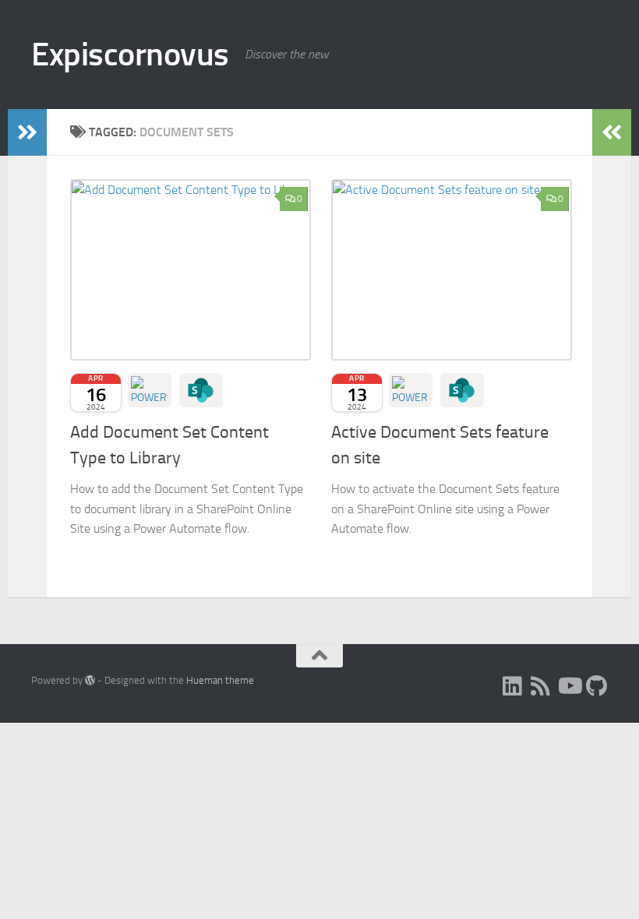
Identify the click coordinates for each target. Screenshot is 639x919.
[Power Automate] (149, 390)
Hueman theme (220, 680)
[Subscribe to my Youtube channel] (569, 686)
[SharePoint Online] (201, 390)
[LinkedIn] (513, 686)
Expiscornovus (130, 54)
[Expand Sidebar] (27, 132)
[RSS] (541, 686)
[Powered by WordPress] (90, 680)
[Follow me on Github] (597, 686)
